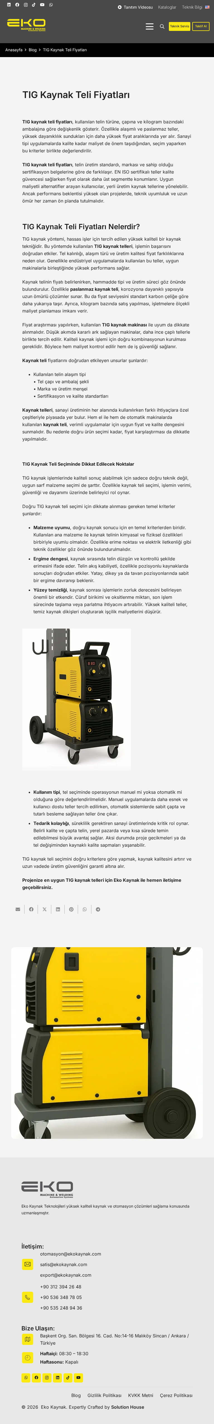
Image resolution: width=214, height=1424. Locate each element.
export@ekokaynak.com (65, 1275)
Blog (76, 1395)
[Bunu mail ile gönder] (18, 909)
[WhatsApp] (51, 5)
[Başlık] (36, 1378)
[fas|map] (30, 1339)
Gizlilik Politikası (104, 1395)
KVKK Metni (140, 1395)
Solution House (127, 1407)
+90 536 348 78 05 (61, 1297)
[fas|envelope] (30, 1264)
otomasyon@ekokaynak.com (70, 1254)
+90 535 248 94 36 (61, 1308)
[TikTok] (33, 5)
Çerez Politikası (176, 1395)
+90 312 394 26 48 (60, 1286)
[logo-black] (47, 1190)
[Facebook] (17, 5)
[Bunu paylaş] (31, 909)
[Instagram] (26, 5)
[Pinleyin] (71, 909)
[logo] (26, 25)
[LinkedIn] (9, 5)
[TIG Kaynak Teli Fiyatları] (107, 1043)
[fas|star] (30, 1297)
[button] (149, 26)
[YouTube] (42, 5)
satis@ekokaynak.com (63, 1264)
